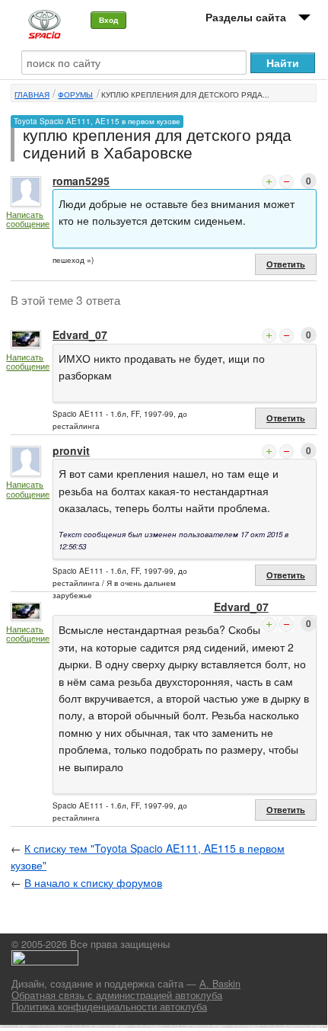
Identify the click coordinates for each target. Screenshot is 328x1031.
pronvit (71, 450)
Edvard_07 (80, 334)
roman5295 (81, 180)
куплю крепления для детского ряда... (185, 94)
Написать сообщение (27, 219)
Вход (108, 19)
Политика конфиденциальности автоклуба (109, 1006)
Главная (31, 94)
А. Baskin (219, 984)
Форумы (75, 94)
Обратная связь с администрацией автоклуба (116, 995)
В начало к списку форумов (93, 882)
